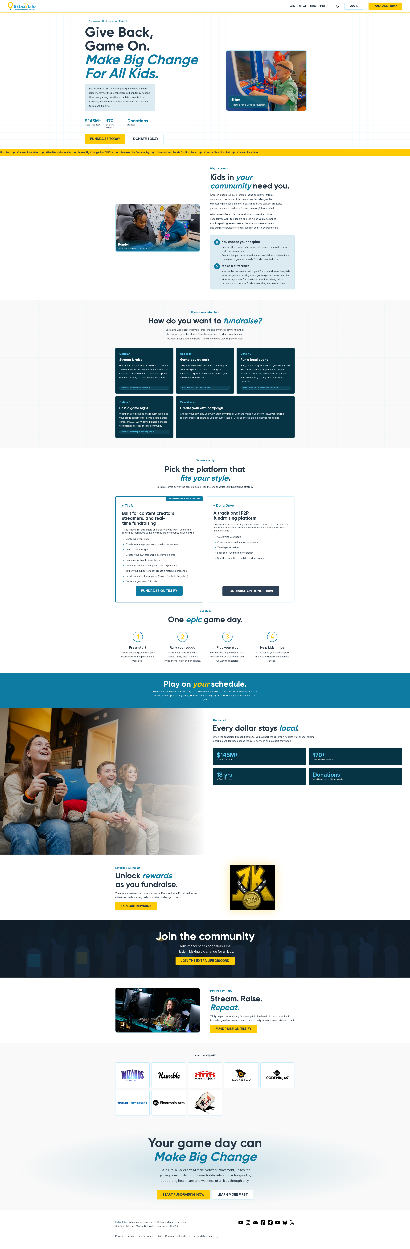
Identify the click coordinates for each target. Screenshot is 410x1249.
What (302, 6)
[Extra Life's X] (292, 1222)
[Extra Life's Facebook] (262, 1222)
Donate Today (145, 139)
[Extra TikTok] (270, 1222)
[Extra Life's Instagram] (248, 1222)
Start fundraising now (183, 1195)
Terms (130, 1236)
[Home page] (22, 6)
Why (292, 6)
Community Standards (177, 1236)
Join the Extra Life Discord (205, 961)
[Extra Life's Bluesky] (285, 1222)
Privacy (119, 1236)
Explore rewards (136, 906)
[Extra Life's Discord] (255, 1222)
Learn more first (232, 1195)
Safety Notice (145, 1236)
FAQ (159, 1236)
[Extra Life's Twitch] (277, 1222)
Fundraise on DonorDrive (251, 591)
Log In (354, 6)
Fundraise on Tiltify (159, 591)
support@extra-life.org (205, 1236)
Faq (322, 6)
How (313, 6)
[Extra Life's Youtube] (240, 1222)
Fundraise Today (385, 6)
